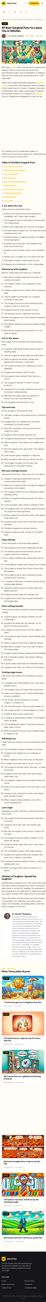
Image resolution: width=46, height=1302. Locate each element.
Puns (8, 19)
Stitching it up (10, 197)
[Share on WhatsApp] (20, 12)
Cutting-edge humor (13, 193)
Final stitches (10, 185)
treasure (38, 94)
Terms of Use (6, 1288)
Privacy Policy (30, 1281)
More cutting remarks (13, 189)
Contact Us (28, 1284)
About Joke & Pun (8, 1284)
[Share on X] (9, 12)
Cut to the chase (11, 174)
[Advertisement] (23, 124)
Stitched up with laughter (15, 170)
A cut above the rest (13, 166)
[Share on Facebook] (4, 12)
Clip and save (10, 178)
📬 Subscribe (34, 3)
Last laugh (8, 201)
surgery (13, 67)
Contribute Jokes (31, 1288)
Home (4, 19)
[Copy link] (26, 12)
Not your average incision (15, 182)
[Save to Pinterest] (15, 12)
